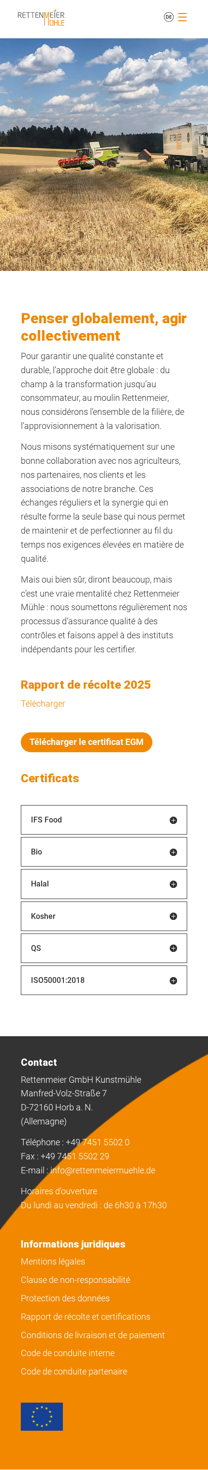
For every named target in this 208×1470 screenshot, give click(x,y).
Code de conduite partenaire (74, 1371)
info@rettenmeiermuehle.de (102, 1170)
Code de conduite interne (68, 1353)
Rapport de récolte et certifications (85, 1317)
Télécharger (43, 703)
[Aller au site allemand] (169, 17)
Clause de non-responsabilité (75, 1280)
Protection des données (65, 1298)
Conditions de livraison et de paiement (93, 1335)
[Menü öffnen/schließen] (182, 17)
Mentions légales (53, 1261)
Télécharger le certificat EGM (87, 742)
